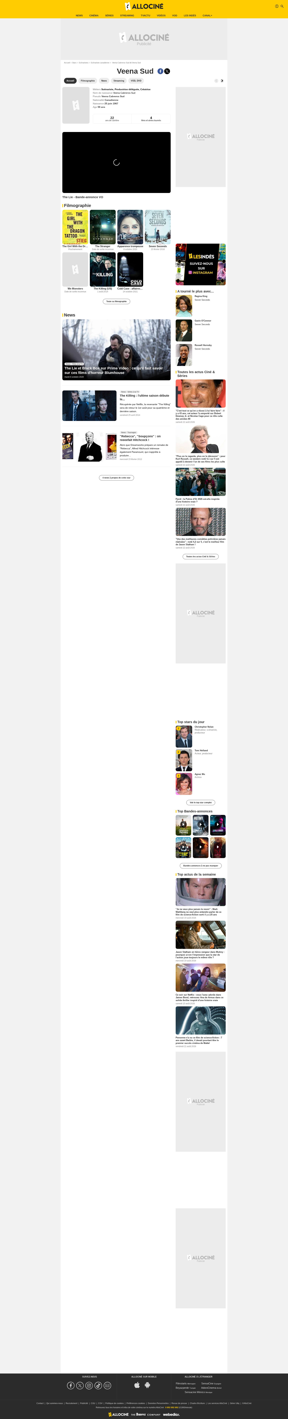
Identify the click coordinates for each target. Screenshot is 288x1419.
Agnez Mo (200, 774)
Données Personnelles (158, 1403)
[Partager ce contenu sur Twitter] (167, 71)
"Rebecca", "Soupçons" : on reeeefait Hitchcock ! (140, 438)
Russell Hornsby (203, 345)
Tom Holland (201, 750)
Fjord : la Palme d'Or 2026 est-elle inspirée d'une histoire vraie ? (198, 500)
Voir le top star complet (201, 802)
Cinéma (93, 15)
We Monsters (75, 288)
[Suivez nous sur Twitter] (80, 1385)
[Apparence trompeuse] (130, 227)
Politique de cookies (114, 1403)
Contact (40, 1403)
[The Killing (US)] (103, 269)
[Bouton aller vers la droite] (222, 81)
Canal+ (207, 15)
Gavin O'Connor (203, 320)
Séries (109, 15)
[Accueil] (144, 6)
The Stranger (102, 246)
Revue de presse (179, 1403)
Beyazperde (182, 1387)
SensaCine (207, 1383)
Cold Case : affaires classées (130, 288)
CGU (93, 1403)
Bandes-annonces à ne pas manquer (200, 866)
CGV (100, 1403)
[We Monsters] (75, 269)
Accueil (67, 63)
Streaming (127, 15)
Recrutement (71, 1403)
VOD (174, 15)
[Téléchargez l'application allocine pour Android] (149, 1384)
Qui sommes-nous (54, 1403)
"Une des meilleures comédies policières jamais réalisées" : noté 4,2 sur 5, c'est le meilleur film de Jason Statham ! (201, 542)
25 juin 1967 (111, 103)
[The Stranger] (103, 227)
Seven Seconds (158, 246)
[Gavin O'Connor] (184, 330)
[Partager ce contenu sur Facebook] (160, 71)
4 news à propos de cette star (116, 478)
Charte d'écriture (197, 1403)
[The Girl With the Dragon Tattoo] (75, 227)
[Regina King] (184, 306)
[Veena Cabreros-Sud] (76, 105)
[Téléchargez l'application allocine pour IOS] (139, 1384)
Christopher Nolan (204, 727)
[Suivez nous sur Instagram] (89, 1385)
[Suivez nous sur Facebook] (71, 1385)
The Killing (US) (103, 288)
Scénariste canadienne (100, 63)
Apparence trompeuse (130, 246)
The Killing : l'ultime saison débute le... (144, 397)
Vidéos (161, 15)
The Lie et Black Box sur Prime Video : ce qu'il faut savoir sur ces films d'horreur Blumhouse (113, 370)
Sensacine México (195, 1392)
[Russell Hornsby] (184, 355)
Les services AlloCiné (217, 1403)
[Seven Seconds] (158, 227)
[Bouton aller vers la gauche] (216, 81)
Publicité (84, 1403)
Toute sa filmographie (116, 301)
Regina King (201, 296)
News (79, 15)
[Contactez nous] (108, 1385)
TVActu (145, 15)
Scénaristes (83, 63)
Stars (74, 63)
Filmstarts (181, 1383)
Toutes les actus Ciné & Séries (200, 556)
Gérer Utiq (234, 1403)
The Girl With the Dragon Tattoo (75, 246)
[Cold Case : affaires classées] (130, 269)
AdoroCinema (208, 1387)
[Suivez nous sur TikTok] (98, 1385)
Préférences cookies (135, 1403)
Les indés (190, 15)
